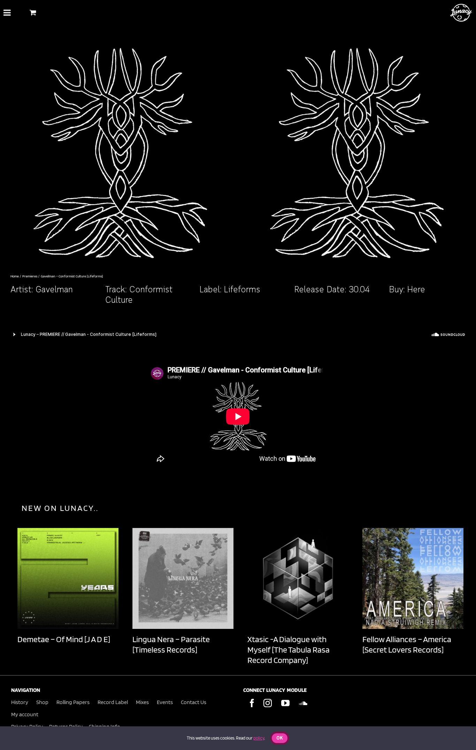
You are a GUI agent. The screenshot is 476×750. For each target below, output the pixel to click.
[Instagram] (267, 703)
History (19, 702)
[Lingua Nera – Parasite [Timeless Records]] (182, 578)
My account (24, 714)
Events (165, 702)
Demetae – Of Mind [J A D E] (63, 639)
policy (258, 738)
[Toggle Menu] (7, 12)
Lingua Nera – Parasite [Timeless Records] (171, 644)
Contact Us (193, 702)
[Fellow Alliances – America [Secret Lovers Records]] (412, 578)
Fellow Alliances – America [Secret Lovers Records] (406, 644)
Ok (279, 738)
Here (416, 290)
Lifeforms (242, 290)
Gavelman (54, 290)
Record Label (113, 702)
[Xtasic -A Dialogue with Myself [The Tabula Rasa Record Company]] (297, 578)
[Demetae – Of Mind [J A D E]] (67, 578)
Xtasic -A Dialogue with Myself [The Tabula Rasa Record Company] (288, 649)
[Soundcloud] (303, 703)
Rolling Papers (73, 702)
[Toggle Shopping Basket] (33, 12)
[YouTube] (285, 703)
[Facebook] (252, 703)
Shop (42, 702)
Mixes (142, 702)
